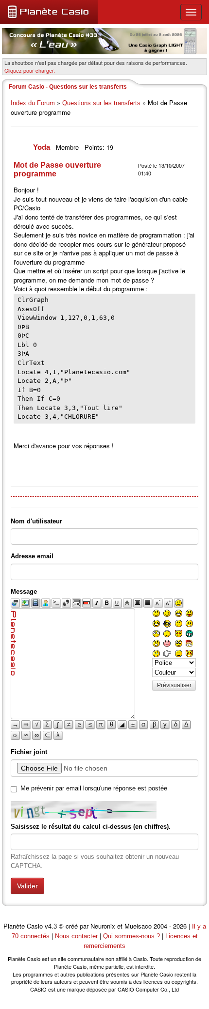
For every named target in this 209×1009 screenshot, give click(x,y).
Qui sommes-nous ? (131, 936)
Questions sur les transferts (101, 103)
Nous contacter (76, 936)
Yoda (42, 147)
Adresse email (32, 556)
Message (24, 591)
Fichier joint (29, 752)
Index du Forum (33, 103)
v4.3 (51, 926)
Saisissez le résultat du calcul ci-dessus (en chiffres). (91, 826)
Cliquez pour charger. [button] (29, 70)
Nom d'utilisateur (36, 521)
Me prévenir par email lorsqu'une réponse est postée (93, 788)
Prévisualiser (174, 685)
